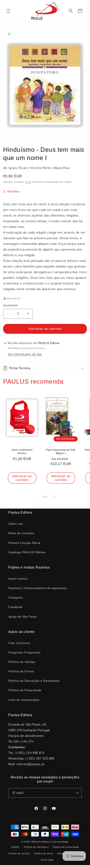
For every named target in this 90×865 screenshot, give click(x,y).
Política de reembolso (36, 847)
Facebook (15, 607)
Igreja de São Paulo (22, 616)
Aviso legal (47, 860)
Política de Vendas (21, 662)
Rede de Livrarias (21, 533)
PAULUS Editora (41, 841)
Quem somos (17, 578)
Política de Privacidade (24, 690)
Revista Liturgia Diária (24, 542)
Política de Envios (21, 671)
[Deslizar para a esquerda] (35, 496)
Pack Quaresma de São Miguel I (61, 452)
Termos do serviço (19, 853)
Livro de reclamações (23, 699)
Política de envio (43, 853)
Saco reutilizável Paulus (22, 452)
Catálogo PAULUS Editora (27, 552)
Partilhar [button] (13, 191)
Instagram (15, 597)
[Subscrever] (76, 793)
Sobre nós (15, 523)
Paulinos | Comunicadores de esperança (37, 588)
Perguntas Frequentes (24, 652)
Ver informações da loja (25, 354)
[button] (8, 11)
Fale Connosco (19, 643)
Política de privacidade (66, 847)
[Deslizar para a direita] (54, 496)
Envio (28, 182)
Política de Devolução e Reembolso (34, 680)
